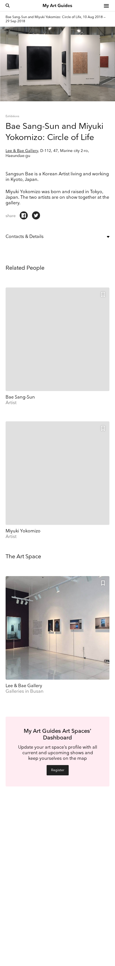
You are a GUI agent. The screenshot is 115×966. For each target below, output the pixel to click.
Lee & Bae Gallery (22, 150)
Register (57, 770)
